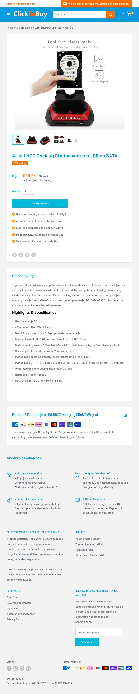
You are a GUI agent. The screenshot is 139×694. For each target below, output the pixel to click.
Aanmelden (87, 642)
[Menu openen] (8, 14)
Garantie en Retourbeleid (90, 555)
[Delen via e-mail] (33, 254)
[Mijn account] (122, 14)
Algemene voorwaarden (21, 613)
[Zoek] (110, 14)
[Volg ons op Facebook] (9, 668)
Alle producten (24, 27)
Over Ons (12, 597)
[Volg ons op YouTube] (28, 668)
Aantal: (16, 190)
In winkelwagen (40, 203)
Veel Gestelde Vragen (88, 538)
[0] (129, 14)
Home (10, 27)
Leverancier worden (19, 602)
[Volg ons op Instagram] (15, 668)
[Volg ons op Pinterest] (22, 668)
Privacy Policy (15, 619)
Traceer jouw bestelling (89, 544)
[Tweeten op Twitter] (27, 254)
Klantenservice (84, 549)
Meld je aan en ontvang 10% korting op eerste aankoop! (99, 3)
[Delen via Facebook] (14, 254)
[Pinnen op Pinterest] (20, 254)
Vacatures (13, 608)
